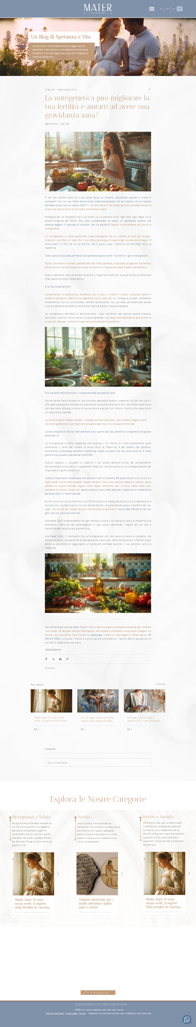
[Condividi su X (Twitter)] (53, 659)
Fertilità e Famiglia (53, 649)
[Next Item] (58, 874)
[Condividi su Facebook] (46, 659)
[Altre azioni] (149, 89)
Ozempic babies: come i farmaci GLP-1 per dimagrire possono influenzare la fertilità (143, 719)
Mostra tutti (160, 684)
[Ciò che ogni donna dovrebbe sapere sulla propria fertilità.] (98, 701)
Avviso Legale (71, 1013)
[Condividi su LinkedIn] (60, 659)
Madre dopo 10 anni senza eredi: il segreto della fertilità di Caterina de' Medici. (50, 719)
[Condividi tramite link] (67, 659)
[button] (151, 9)
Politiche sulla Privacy (55, 1013)
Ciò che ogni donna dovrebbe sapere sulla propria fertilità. (97, 719)
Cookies (82, 1013)
